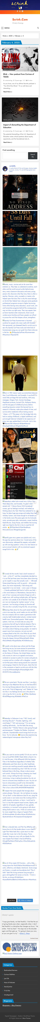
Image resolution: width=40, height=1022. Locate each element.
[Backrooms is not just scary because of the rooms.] (20, 373)
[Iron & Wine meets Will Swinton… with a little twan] (20, 879)
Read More (7, 92)
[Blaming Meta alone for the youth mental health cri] (20, 626)
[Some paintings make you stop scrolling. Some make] (20, 264)
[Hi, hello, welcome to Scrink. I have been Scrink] (20, 445)
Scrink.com (20, 19)
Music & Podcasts (8, 69)
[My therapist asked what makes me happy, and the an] (20, 481)
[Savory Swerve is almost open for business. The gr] (20, 192)
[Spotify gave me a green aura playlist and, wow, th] (20, 554)
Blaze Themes (26, 1018)
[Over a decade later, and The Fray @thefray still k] (20, 843)
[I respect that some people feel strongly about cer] (20, 807)
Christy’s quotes (8, 915)
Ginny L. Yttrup (25, 933)
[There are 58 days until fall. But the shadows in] (20, 228)
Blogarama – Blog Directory (12, 1005)
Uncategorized (8, 995)
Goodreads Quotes (34, 938)
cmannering (8, 80)
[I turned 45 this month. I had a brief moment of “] (20, 590)
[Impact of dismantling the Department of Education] (20, 109)
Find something (9, 150)
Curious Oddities (9, 974)
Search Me (32, 155)
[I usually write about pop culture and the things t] (20, 662)
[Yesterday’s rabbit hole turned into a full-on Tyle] (20, 517)
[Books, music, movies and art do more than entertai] (20, 300)
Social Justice (7, 120)
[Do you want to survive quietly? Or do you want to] (20, 771)
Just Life (6, 978)
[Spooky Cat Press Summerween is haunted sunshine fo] (20, 337)
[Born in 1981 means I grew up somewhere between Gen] (20, 409)
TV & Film (7, 991)
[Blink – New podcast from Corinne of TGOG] (20, 59)
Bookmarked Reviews (10, 970)
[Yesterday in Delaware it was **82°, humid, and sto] (20, 734)
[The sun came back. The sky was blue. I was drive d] (20, 698)
